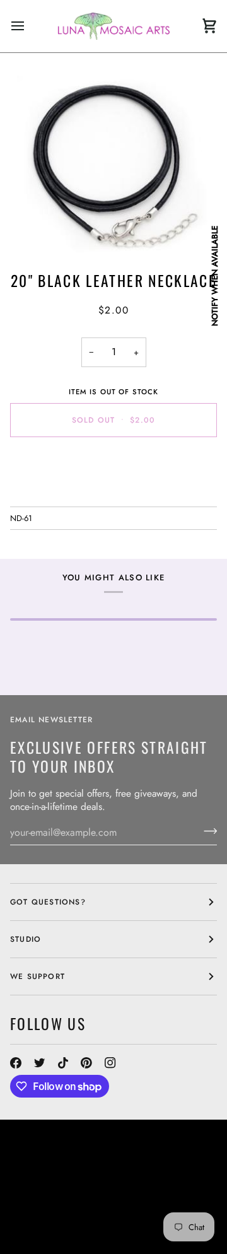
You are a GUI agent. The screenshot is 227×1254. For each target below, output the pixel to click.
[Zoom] (113, 164)
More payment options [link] (113, 495)
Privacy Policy (44, 1235)
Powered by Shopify (131, 1235)
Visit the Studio (92, 1189)
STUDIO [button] (25, 939)
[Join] (206, 831)
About (187, 1178)
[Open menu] (29, 26)
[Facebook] (15, 1063)
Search (149, 1178)
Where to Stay (130, 1201)
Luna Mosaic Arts (61, 1178)
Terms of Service (121, 1223)
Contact (29, 1189)
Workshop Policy (50, 1201)
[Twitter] (39, 1063)
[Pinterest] (86, 1063)
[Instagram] (110, 1063)
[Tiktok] (63, 1063)
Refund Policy (43, 1223)
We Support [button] (37, 976)
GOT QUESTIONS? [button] (48, 902)
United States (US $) (67, 1151)
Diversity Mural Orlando (68, 1212)
